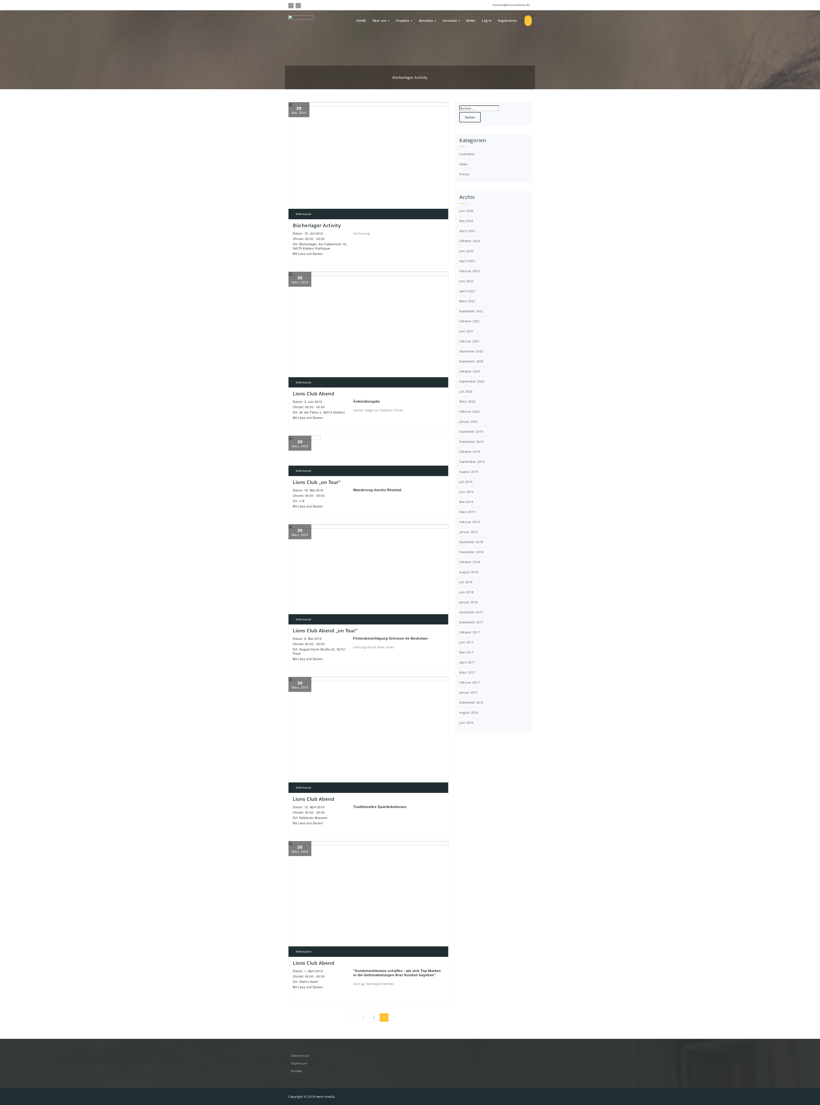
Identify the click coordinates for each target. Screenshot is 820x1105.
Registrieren (507, 21)
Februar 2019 (469, 522)
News (463, 164)
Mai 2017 (466, 652)
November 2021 (471, 311)
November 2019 (471, 442)
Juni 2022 (466, 281)
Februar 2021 (469, 341)
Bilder (471, 21)
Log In (487, 21)
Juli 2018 (466, 582)
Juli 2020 (466, 391)
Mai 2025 (466, 221)
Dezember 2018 (471, 542)
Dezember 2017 (471, 612)
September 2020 (471, 381)
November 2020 (471, 361)
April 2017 (467, 662)
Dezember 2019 (471, 432)
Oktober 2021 (469, 321)
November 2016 (471, 702)
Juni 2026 (466, 211)
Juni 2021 (466, 331)
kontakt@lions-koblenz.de (511, 5)
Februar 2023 (469, 271)
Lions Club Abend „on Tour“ (325, 630)
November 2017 (471, 622)
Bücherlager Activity (317, 225)
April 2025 (467, 231)
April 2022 (467, 291)
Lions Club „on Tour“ (317, 482)
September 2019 (471, 462)
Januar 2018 (468, 602)
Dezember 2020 (471, 351)
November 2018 (471, 552)
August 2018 (468, 572)
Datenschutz (300, 1056)
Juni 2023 (466, 251)
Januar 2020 (468, 421)
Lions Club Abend (313, 393)
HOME (361, 21)
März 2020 (467, 401)
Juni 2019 (466, 492)
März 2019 (467, 512)
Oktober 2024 (469, 241)
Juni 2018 (466, 592)
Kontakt (296, 1071)
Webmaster (303, 214)
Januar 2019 (468, 532)
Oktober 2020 (469, 371)
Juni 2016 (466, 723)
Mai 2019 (466, 502)
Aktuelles (426, 21)
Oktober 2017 (469, 632)
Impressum (299, 1063)
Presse (464, 174)
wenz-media (325, 1097)
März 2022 (467, 301)
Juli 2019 (466, 482)
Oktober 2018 (469, 562)
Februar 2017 (469, 682)
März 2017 (467, 672)
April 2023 (467, 261)
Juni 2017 (466, 642)
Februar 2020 (469, 411)
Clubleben (467, 154)
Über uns (380, 21)
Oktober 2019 (469, 452)
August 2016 (468, 712)
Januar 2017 (468, 692)
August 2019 (468, 472)
